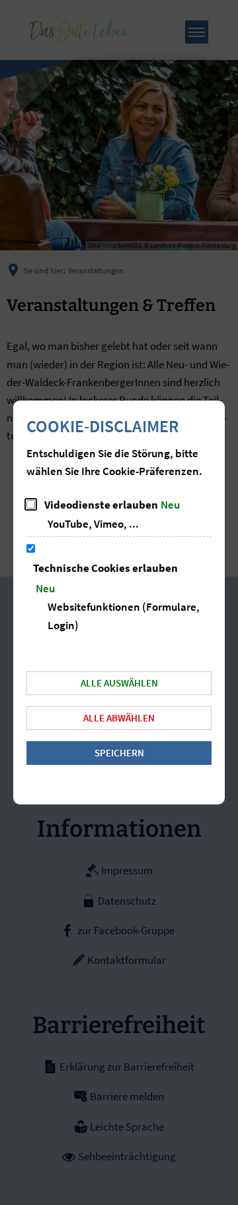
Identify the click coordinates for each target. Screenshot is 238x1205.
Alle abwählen (119, 718)
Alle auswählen (119, 683)
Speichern (119, 752)
